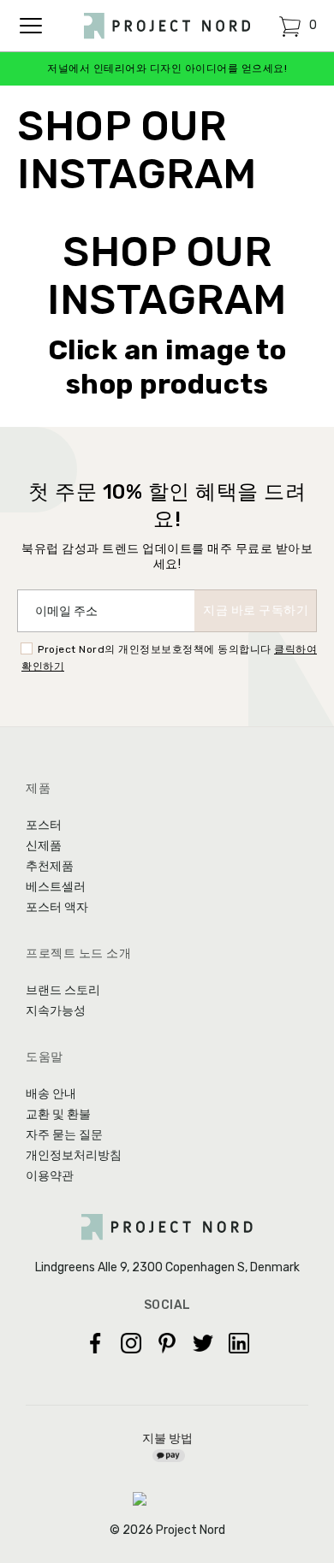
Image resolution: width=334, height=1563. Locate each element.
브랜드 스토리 (63, 990)
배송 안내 (51, 1093)
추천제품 (50, 866)
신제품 (44, 845)
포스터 (44, 825)
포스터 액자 (57, 907)
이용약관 (50, 1176)
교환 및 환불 (58, 1114)
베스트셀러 (56, 886)
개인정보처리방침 (74, 1155)
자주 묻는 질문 (64, 1135)
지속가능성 (56, 1011)
